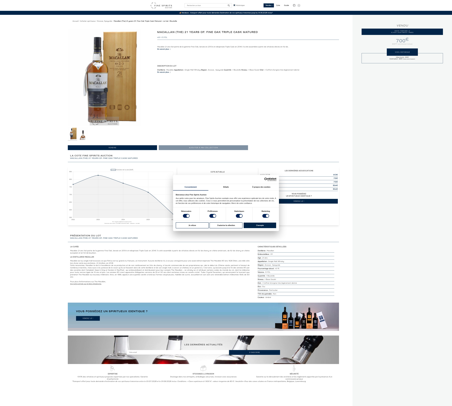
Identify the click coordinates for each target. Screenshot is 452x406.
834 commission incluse (402, 44)
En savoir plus (163, 49)
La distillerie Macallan (82, 257)
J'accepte (260, 225)
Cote (278, 5)
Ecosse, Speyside (104, 21)
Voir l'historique (402, 52)
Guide (286, 5)
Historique (240, 5)
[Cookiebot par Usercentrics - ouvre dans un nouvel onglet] (266, 179)
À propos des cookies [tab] (261, 187)
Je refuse (192, 225)
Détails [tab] (226, 187)
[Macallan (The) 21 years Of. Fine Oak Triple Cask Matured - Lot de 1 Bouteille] (72, 134)
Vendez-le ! (298, 201)
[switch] (212, 216)
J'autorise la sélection (226, 225)
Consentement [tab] (191, 187)
